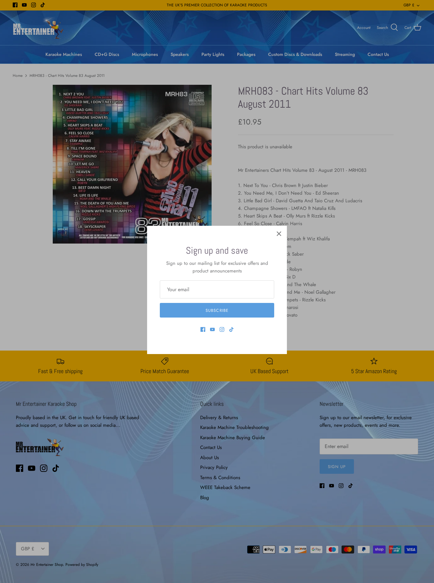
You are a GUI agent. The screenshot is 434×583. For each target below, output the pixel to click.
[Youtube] (212, 329)
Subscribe (217, 310)
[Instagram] (222, 329)
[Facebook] (202, 329)
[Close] (279, 234)
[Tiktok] (231, 329)
